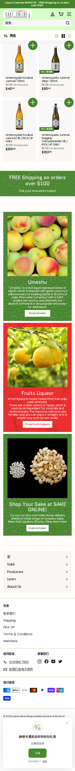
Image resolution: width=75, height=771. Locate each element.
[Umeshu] (38, 246)
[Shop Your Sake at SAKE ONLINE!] (38, 468)
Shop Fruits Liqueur (37, 424)
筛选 (12, 35)
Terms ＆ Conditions (17, 634)
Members (10, 641)
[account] (52, 14)
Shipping (9, 620)
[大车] (60, 14)
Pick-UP (9, 627)
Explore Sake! (37, 528)
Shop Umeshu (39, 313)
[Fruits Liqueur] (38, 357)
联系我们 (9, 613)
